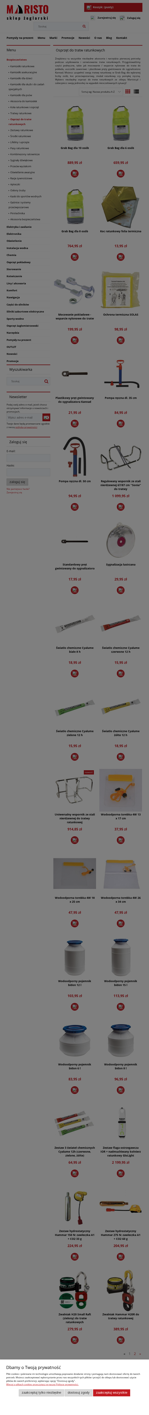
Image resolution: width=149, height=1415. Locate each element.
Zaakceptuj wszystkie (111, 1392)
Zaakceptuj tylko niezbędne (41, 1392)
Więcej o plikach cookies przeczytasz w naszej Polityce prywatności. (42, 1384)
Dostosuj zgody (79, 1392)
